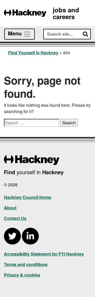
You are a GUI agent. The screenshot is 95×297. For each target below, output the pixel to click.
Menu (15, 33)
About (10, 208)
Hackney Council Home (27, 197)
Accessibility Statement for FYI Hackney (44, 254)
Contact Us (15, 218)
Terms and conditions (26, 264)
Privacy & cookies (22, 275)
